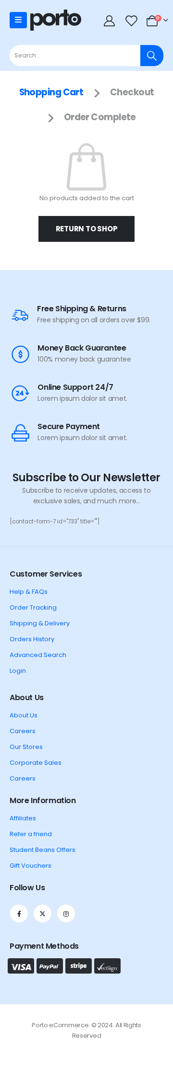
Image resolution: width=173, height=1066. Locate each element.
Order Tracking (33, 607)
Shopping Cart (51, 92)
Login (18, 670)
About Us (23, 715)
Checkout (132, 92)
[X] (42, 913)
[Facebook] (19, 913)
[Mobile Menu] (18, 20)
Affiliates (23, 818)
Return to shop (87, 229)
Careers (23, 731)
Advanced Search (38, 654)
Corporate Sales (36, 762)
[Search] (151, 55)
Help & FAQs (29, 591)
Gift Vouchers (30, 865)
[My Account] (110, 20)
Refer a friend (31, 834)
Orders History (32, 639)
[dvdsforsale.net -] (55, 20)
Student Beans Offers (42, 849)
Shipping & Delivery (40, 623)
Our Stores (26, 746)
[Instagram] (66, 913)
